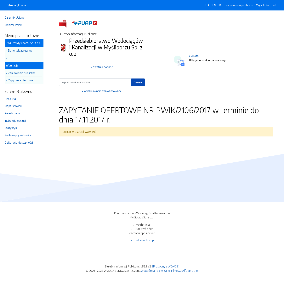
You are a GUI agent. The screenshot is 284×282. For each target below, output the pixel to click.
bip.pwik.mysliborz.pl (142, 240)
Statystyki (11, 127)
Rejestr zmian (13, 113)
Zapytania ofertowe (20, 80)
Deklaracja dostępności (19, 142)
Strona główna (17, 5)
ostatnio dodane (103, 67)
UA (207, 5)
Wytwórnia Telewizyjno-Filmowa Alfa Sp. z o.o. (169, 270)
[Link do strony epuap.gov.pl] (84, 22)
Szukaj (138, 82)
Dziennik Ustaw (14, 17)
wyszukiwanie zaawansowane (103, 91)
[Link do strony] (24, 58)
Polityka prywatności (18, 135)
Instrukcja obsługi (15, 120)
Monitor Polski (13, 25)
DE (221, 5)
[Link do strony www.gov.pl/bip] (65, 22)
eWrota (194, 56)
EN (214, 5)
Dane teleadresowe (20, 50)
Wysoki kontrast (266, 5)
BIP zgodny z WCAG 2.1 (165, 266)
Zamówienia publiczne (239, 5)
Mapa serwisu (13, 106)
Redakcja (10, 98)
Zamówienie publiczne (22, 73)
